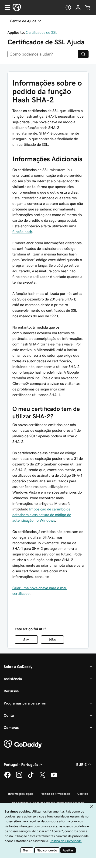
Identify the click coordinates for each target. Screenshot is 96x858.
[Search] (83, 54)
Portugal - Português (21, 764)
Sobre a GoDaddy (18, 666)
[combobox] (43, 54)
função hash (22, 231)
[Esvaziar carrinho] (88, 7)
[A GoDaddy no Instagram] (19, 777)
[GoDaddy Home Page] (23, 744)
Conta (9, 715)
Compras (11, 727)
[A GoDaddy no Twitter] (42, 777)
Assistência (13, 679)
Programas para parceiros (25, 703)
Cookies (82, 793)
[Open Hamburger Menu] (5, 7)
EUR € (81, 764)
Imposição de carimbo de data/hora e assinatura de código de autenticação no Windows (41, 514)
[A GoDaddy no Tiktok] (30, 777)
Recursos (11, 691)
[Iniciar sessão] (78, 7)
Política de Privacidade (55, 793)
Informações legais (20, 793)
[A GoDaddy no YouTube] (54, 777)
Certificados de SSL (41, 32)
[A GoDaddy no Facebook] (7, 777)
